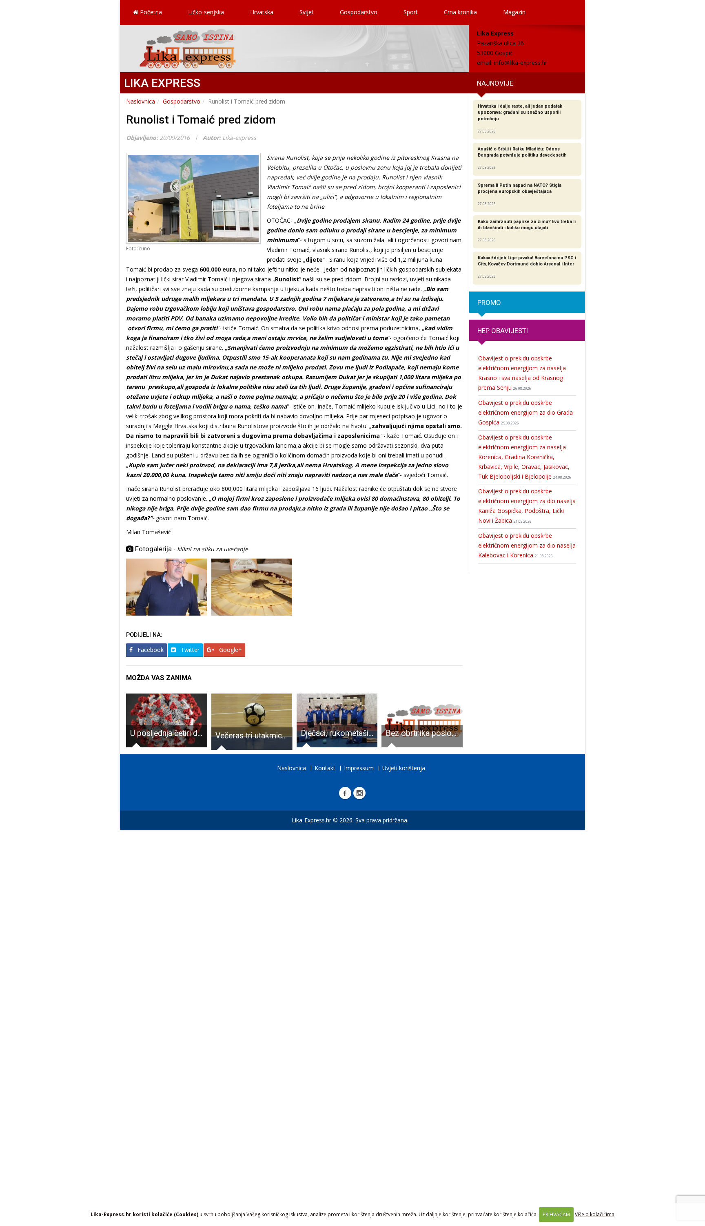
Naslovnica (140, 101)
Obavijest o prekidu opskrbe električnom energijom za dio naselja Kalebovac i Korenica (527, 545)
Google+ (229, 650)
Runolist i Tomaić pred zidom (201, 119)
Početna (150, 12)
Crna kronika (460, 12)
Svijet (306, 12)
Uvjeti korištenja (403, 768)
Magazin (514, 12)
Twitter (189, 650)
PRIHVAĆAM (556, 1214)
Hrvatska (261, 12)
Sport (410, 12)
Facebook (150, 650)
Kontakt (325, 768)
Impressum (359, 768)
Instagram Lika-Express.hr (359, 793)
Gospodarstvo (358, 12)
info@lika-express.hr (520, 62)
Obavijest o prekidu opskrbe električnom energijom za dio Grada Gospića (525, 412)
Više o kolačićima (594, 1214)
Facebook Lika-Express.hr (345, 793)
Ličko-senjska (206, 12)
